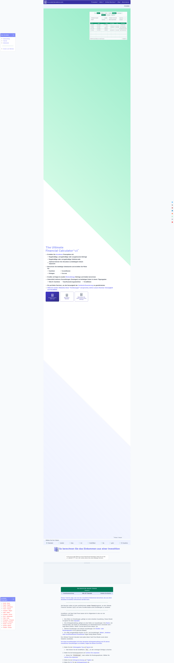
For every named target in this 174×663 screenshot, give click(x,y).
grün (112, 543)
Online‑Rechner (110, 2)
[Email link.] (172, 219)
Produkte (94, 2)
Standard (50, 543)
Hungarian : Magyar (7, 610)
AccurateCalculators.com (55, 2)
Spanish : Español (7, 625)
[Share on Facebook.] (172, 202)
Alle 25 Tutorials (87, 593)
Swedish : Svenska (7, 627)
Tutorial (5, 40)
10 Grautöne (124, 543)
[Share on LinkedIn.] (172, 211)
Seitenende (6, 43)
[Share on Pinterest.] (172, 208)
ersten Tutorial (91, 605)
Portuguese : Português (8, 620)
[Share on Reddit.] (172, 213)
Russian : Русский (7, 623)
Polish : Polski (6, 618)
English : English (6, 605)
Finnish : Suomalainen (8, 606)
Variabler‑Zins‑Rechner (105, 593)
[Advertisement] (87, 573)
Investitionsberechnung (68, 593)
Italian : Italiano (6, 612)
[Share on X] (172, 205)
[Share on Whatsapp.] (172, 216)
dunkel (62, 543)
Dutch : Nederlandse (7, 616)
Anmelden (126, 6)
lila (103, 543)
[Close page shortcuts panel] (13, 35)
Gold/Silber (92, 543)
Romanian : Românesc (8, 621)
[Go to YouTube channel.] (172, 222)
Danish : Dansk (6, 603)
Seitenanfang (6, 38)
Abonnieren (125, 2)
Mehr (101, 2)
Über (119, 2)
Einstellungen (77, 655)
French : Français (7, 608)
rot (81, 543)
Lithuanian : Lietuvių (7, 614)
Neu (87, 649)
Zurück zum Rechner (8, 48)
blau (72, 543)
